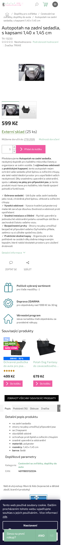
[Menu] (55, 4)
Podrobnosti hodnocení (45, 41)
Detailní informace (12, 252)
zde (5, 516)
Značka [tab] (45, 408)
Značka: (13, 45)
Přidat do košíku (33, 149)
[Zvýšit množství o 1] (14, 147)
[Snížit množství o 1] (14, 151)
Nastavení (30, 525)
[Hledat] (36, 4)
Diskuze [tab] (34, 408)
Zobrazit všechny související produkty (31, 398)
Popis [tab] (8, 408)
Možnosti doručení (49, 139)
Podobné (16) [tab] (20, 408)
